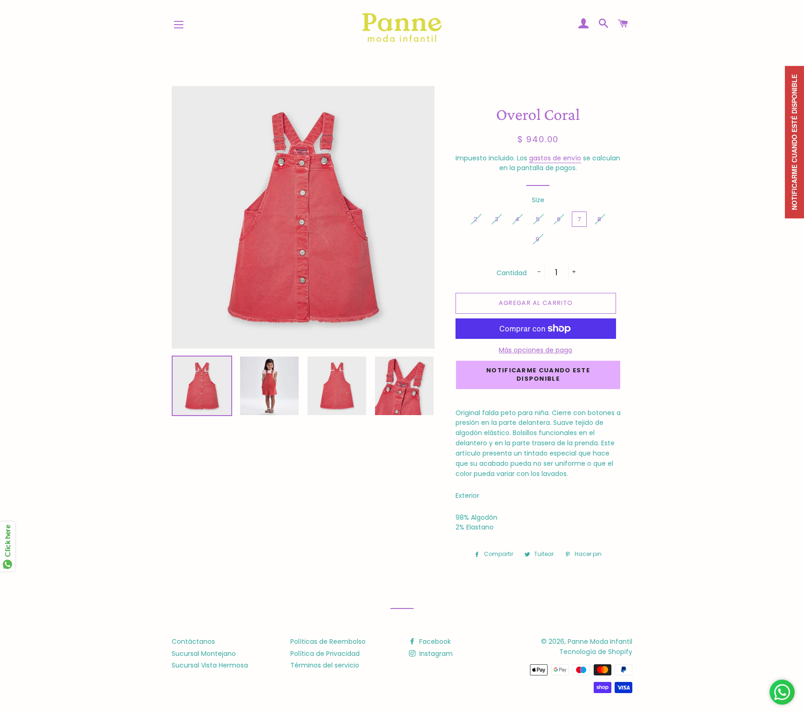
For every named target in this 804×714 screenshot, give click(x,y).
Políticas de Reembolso (328, 641)
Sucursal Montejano (204, 653)
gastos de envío (555, 158)
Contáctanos (193, 641)
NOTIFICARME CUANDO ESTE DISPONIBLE (538, 374)
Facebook (434, 641)
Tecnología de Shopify (595, 651)
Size (538, 200)
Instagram (435, 653)
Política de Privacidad (325, 653)
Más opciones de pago (535, 350)
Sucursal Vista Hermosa (210, 665)
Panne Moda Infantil (600, 641)
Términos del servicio (324, 665)
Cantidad (511, 273)
